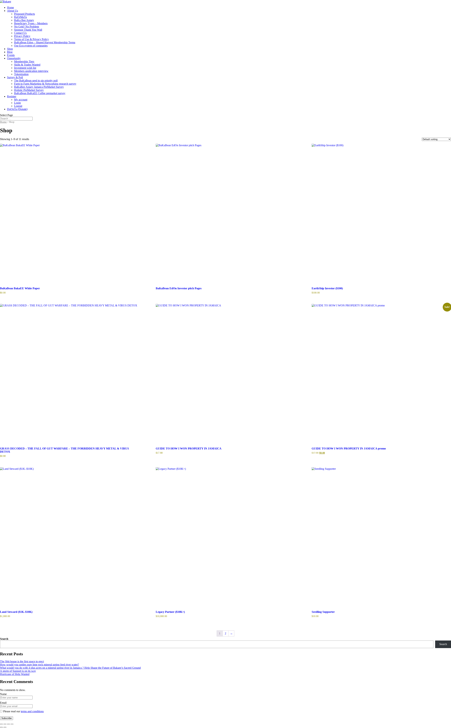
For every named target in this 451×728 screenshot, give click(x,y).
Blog (10, 51)
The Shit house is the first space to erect (22, 661)
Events (11, 55)
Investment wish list (25, 67)
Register (11, 96)
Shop (10, 48)
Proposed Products (24, 13)
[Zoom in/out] (1, 724)
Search (4, 638)
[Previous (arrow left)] (1, 727)
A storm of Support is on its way (18, 670)
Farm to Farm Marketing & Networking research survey (45, 83)
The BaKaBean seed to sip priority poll (36, 80)
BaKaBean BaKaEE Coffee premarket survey (39, 93)
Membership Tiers (24, 61)
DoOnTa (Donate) (17, 109)
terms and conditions (32, 711)
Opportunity (14, 58)
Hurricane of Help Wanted (14, 674)
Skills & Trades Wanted (27, 64)
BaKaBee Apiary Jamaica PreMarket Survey (39, 86)
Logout (18, 105)
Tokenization (21, 74)
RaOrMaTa (20, 17)
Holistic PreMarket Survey (29, 90)
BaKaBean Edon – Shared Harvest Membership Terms (44, 42)
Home (10, 7)
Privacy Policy (22, 36)
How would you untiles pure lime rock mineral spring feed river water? (39, 664)
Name (3, 694)
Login (17, 102)
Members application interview (31, 71)
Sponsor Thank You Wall (28, 29)
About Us (12, 10)
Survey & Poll (15, 77)
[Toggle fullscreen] (5, 724)
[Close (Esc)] (12, 724)
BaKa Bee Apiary (24, 20)
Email (3, 702)
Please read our (23, 711)
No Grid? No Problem (26, 26)
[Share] (8, 724)
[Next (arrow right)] (5, 727)
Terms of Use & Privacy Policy (31, 39)
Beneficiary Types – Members (31, 23)
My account (20, 99)
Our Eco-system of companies (31, 45)
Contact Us (20, 32)
